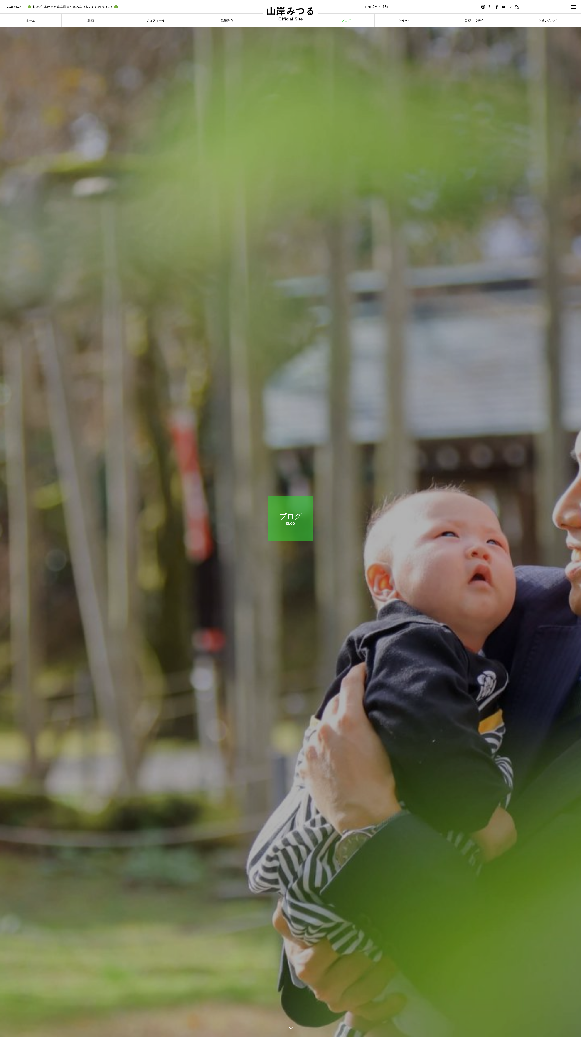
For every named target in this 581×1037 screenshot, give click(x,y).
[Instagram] (483, 6)
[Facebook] (496, 6)
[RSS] (517, 6)
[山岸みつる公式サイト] (290, 13)
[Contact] (510, 6)
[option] (131, 7)
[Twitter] (490, 6)
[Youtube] (503, 6)
